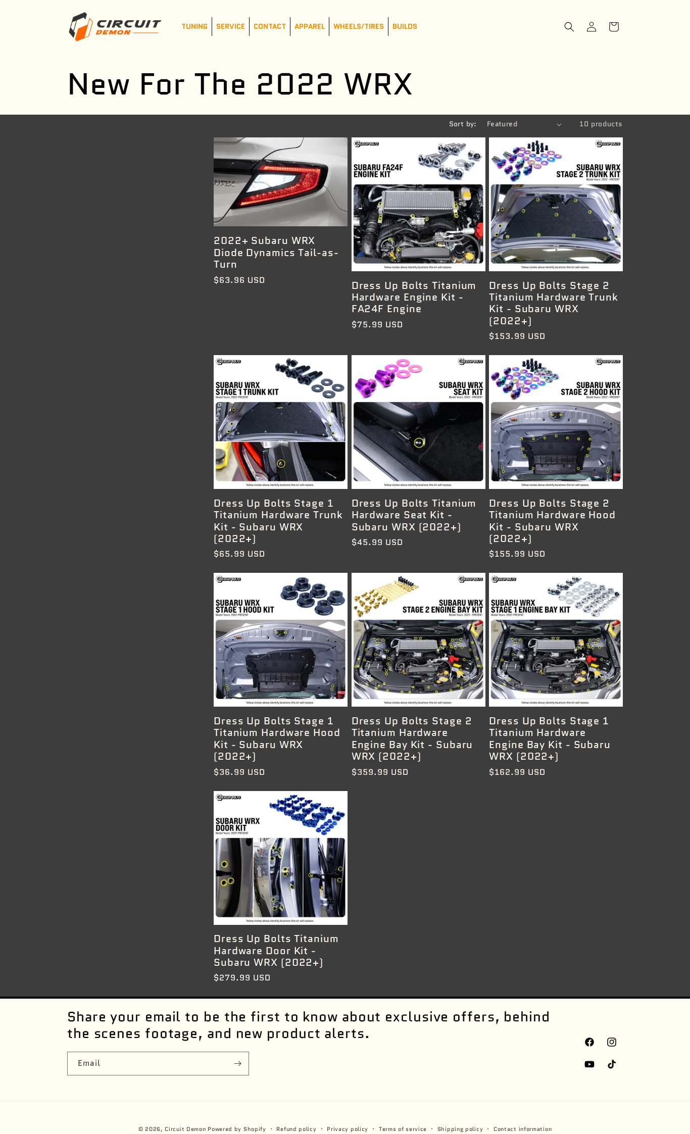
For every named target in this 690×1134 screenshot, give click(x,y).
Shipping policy (460, 1128)
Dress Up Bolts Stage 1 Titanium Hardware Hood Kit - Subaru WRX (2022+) (277, 739)
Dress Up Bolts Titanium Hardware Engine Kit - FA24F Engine (414, 297)
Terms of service (403, 1128)
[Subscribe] (237, 1063)
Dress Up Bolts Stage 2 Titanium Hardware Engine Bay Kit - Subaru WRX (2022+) (412, 739)
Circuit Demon (185, 1129)
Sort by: (463, 124)
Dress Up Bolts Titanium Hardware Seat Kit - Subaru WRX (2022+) (414, 515)
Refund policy (296, 1128)
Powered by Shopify (237, 1129)
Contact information (523, 1128)
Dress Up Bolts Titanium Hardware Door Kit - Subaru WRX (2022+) (276, 950)
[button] (569, 27)
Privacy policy (347, 1128)
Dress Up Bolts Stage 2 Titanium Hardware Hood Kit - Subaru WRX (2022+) (552, 521)
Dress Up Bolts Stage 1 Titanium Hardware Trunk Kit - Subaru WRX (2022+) (278, 521)
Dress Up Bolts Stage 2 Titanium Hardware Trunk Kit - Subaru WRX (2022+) (553, 303)
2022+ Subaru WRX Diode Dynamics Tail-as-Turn (276, 252)
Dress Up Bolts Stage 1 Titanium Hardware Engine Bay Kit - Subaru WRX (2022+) (550, 739)
